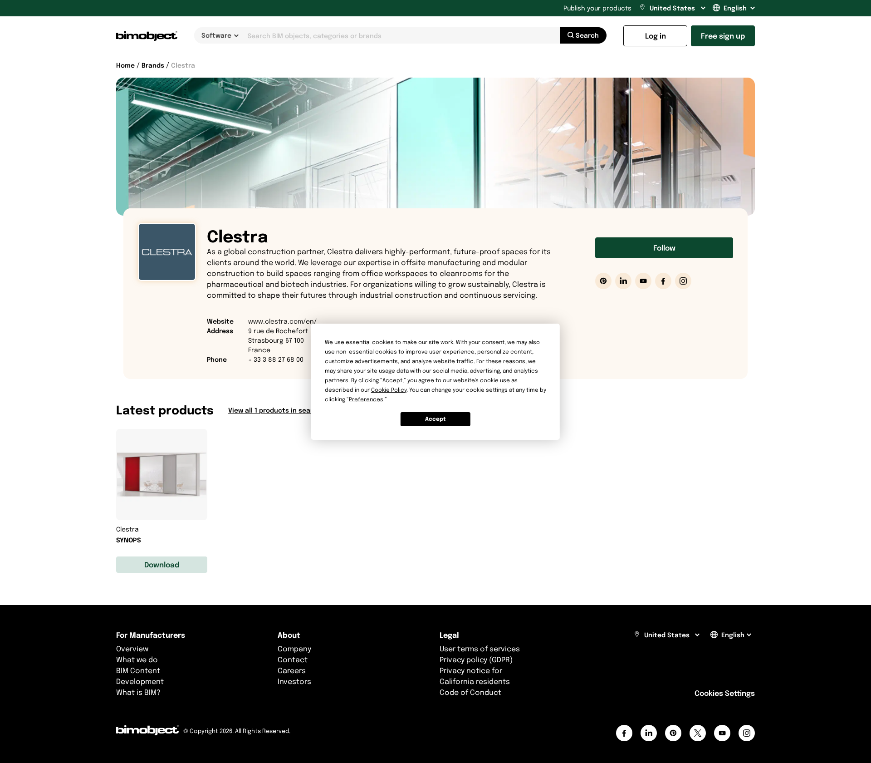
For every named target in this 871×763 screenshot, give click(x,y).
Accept (435, 419)
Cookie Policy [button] (388, 390)
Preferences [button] (366, 399)
